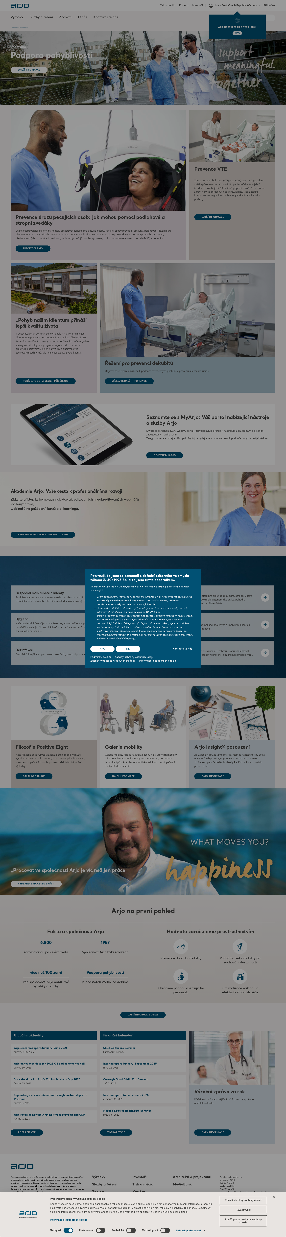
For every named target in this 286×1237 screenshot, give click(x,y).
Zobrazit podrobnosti (188, 1230)
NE (128, 649)
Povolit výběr (243, 1209)
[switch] (100, 1230)
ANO (102, 649)
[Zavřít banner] (274, 1197)
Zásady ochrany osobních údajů (134, 657)
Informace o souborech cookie (68, 1219)
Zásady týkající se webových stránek (112, 661)
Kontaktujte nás (183, 649)
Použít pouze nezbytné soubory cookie (243, 1221)
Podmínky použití (100, 657)
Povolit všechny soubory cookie (243, 1200)
